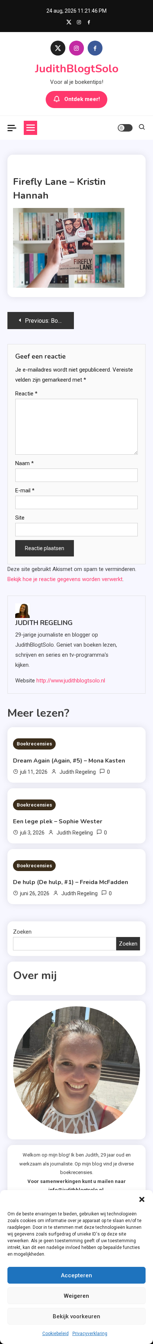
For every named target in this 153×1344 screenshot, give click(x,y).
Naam (24, 463)
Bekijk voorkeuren (76, 1316)
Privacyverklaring (89, 1333)
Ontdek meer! (82, 99)
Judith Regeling (44, 622)
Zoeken (22, 931)
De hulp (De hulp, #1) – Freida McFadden (70, 882)
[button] (142, 1199)
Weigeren (76, 1296)
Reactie (26, 393)
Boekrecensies (34, 744)
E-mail (25, 490)
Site (20, 517)
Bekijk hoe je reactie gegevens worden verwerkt (65, 579)
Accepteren (76, 1275)
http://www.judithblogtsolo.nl (70, 680)
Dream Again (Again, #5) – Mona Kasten (69, 760)
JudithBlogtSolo (76, 68)
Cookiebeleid (55, 1333)
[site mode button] (125, 128)
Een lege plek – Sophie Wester (57, 821)
